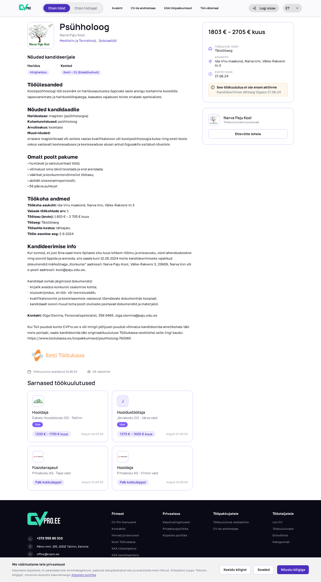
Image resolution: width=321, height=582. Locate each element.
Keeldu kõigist (235, 570)
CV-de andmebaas (143, 8)
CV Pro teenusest (124, 522)
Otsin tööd (56, 8)
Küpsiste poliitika (84, 574)
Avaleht (117, 8)
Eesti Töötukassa (123, 541)
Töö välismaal (209, 8)
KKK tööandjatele (124, 548)
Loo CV (277, 522)
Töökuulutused (283, 528)
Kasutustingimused (176, 522)
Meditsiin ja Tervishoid (78, 41)
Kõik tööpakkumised (178, 8)
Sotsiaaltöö (108, 41)
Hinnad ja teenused (125, 535)
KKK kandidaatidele (125, 555)
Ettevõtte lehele (248, 134)
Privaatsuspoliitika (175, 528)
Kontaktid (118, 528)
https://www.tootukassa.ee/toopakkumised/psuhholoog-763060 (79, 338)
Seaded (264, 570)
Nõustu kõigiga (293, 570)
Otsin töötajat (86, 8)
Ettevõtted (280, 535)
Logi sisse (268, 8)
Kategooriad (281, 541)
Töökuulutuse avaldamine (231, 522)
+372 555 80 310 (50, 538)
